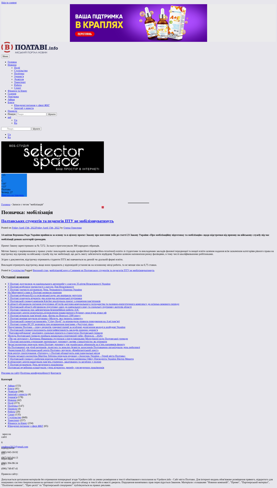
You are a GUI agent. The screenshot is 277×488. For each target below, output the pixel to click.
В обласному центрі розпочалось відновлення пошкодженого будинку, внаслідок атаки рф (57, 312)
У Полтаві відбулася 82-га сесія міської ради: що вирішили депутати (45, 295)
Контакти (56, 373)
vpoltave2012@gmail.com (14, 446)
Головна (12, 62)
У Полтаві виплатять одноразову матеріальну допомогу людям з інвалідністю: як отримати (57, 341)
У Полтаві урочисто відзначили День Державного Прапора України (45, 289)
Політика (19, 73)
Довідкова (13, 96)
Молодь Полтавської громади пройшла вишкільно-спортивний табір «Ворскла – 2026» (55, 335)
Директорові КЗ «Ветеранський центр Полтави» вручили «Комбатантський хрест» (53, 350)
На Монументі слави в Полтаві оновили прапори (35, 292)
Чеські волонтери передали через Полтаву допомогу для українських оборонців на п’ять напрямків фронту (66, 344)
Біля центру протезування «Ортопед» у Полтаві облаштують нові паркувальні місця (54, 353)
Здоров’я (19, 76)
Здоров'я (12, 397)
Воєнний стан (40, 270)
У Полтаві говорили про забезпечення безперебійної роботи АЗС (43, 309)
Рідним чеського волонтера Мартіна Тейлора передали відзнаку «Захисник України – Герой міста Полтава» (67, 356)
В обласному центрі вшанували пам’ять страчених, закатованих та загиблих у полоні (54, 361)
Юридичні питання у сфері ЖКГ (32, 105)
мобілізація (56, 270)
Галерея (12, 93)
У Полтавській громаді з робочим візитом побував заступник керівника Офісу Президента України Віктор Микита (71, 359)
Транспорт (20, 82)
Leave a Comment (108, 270)
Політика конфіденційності (35, 373)
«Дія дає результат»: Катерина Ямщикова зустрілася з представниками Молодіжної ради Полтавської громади (68, 338)
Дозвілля (19, 79)
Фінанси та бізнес (17, 90)
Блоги (11, 102)
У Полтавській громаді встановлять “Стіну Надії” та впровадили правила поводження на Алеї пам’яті (64, 321)
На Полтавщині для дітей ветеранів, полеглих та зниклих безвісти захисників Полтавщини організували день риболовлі (74, 347)
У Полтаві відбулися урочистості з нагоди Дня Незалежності (41, 286)
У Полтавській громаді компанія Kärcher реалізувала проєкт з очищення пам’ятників (54, 301)
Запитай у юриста (24, 108)
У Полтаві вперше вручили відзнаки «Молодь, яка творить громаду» (45, 318)
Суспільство (21, 70)
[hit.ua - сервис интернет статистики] (1, 433)
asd (9, 117)
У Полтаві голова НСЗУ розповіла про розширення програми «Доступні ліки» (51, 324)
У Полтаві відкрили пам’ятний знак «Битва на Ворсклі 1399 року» (44, 315)
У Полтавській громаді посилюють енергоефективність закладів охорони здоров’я (53, 330)
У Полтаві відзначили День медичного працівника (35, 364)
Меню (5, 56)
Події (17, 67)
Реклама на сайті (10, 373)
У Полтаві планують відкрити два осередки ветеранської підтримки (45, 298)
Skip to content (9, 2)
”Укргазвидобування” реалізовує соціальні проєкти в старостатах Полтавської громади (55, 333)
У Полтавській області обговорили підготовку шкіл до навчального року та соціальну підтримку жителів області (70, 307)
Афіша (11, 99)
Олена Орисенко (72, 227)
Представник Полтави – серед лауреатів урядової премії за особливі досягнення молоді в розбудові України (66, 327)
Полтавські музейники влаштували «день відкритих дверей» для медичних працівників (56, 367)
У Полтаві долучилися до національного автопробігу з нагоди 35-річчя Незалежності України (59, 283)
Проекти (12, 111)
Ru (15, 123)
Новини (12, 64)
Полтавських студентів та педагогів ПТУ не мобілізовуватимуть (57, 221)
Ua (15, 120)
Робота (18, 85)
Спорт (17, 88)
